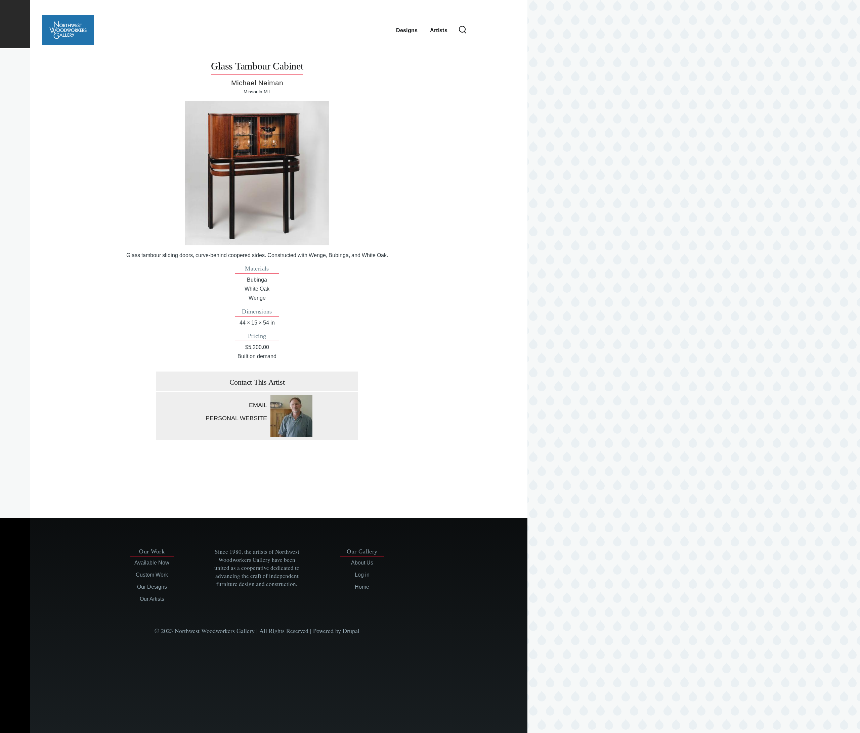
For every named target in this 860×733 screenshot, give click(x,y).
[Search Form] (463, 30)
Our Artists (152, 599)
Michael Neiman (257, 83)
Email (258, 405)
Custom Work (152, 575)
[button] (257, 173)
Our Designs (152, 587)
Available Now (151, 563)
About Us (362, 563)
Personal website (236, 418)
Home (362, 587)
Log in (362, 575)
